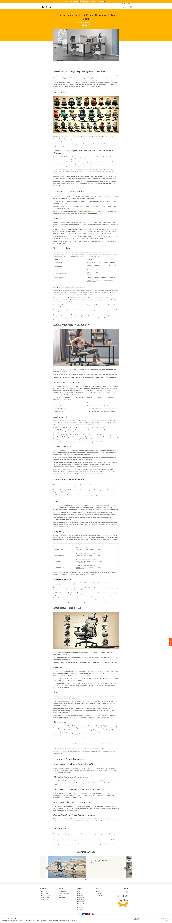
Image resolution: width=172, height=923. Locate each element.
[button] (85, 879)
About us (98, 891)
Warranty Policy (80, 901)
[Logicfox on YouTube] (123, 896)
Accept (150, 919)
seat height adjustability (104, 78)
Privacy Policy (80, 897)
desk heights (103, 201)
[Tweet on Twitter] (86, 25)
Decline (163, 919)
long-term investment (91, 183)
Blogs (60, 895)
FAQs (78, 891)
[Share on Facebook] (83, 25)
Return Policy (80, 893)
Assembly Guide (80, 905)
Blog (91, 6)
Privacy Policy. (73, 920)
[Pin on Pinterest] (89, 25)
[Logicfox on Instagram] (118, 896)
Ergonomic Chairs (77, 6)
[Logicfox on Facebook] (121, 896)
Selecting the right (64, 76)
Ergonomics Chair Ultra (45, 895)
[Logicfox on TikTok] (126, 896)
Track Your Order (81, 907)
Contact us (98, 893)
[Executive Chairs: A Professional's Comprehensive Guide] (67, 867)
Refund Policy (80, 895)
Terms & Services (81, 909)
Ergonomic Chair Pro (44, 893)
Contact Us (96, 6)
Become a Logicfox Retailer (65, 893)
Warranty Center (81, 903)
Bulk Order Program (63, 891)
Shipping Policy (80, 899)
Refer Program (62, 897)
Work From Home (81, 22)
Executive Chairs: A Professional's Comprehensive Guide (98, 861)
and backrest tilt (88, 211)
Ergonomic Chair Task (44, 891)
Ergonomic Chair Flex (44, 897)
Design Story (99, 895)
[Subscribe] (127, 892)
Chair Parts (85, 6)
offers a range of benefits (77, 162)
